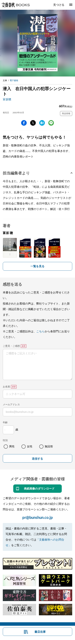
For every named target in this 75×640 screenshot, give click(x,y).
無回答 (49, 446)
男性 (12, 446)
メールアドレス (11, 404)
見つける (58, 4)
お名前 (6, 387)
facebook (24, 123)
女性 (29, 446)
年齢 (5, 422)
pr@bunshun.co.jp (37, 518)
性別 (5, 440)
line (51, 123)
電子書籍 (14, 80)
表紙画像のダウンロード (39, 488)
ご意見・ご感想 (11, 346)
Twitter (33, 123)
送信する (37, 458)
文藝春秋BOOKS (15, 5)
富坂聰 (7, 99)
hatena (42, 123)
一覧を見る (37, 266)
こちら (40, 331)
